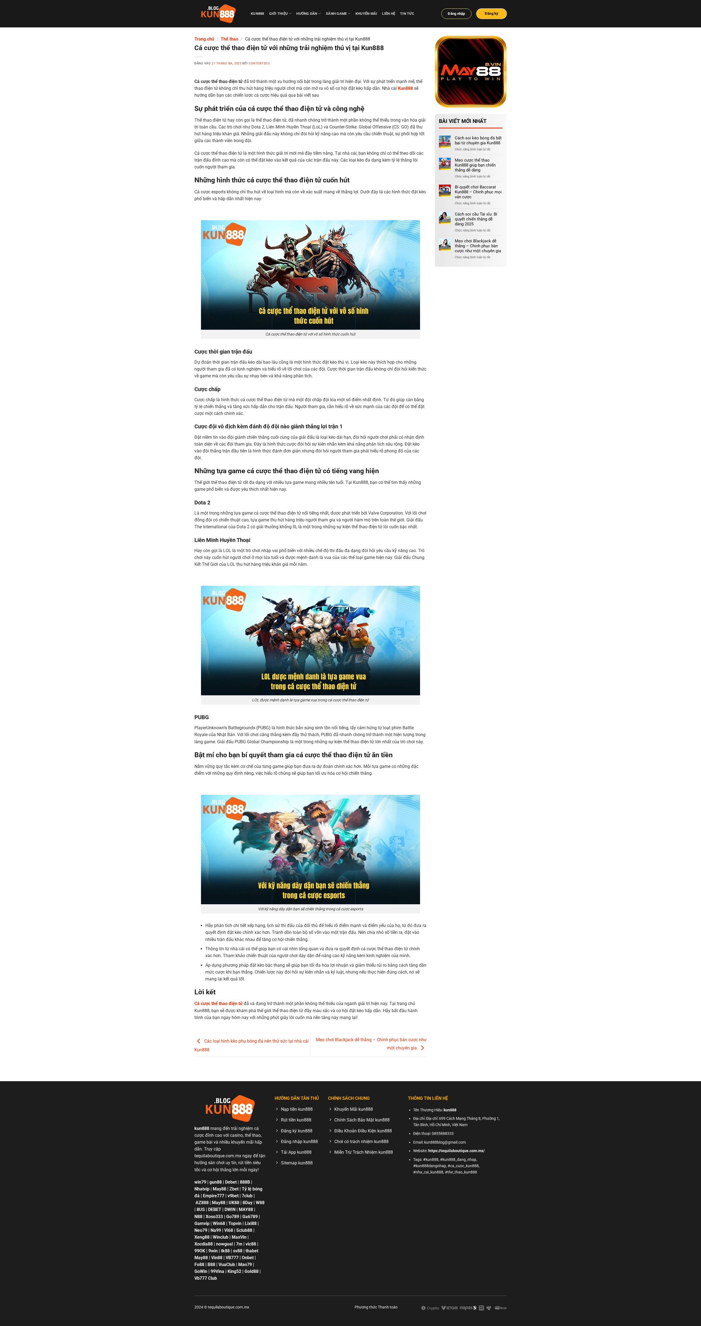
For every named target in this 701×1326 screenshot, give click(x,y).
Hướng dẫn (306, 14)
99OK (199, 1250)
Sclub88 (244, 1230)
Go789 (232, 1216)
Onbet (248, 1257)
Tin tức (407, 14)
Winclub (220, 1237)
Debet (231, 1182)
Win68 (219, 1223)
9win (213, 1250)
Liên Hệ (388, 14)
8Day (247, 1203)
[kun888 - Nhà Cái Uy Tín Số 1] (218, 13)
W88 (260, 1203)
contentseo (259, 63)
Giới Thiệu (278, 14)
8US (201, 1209)
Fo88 (199, 1264)
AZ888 (202, 1203)
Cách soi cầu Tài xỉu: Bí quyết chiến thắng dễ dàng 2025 (476, 219)
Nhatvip (201, 1189)
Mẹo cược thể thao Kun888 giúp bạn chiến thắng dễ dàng (475, 165)
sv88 (237, 1250)
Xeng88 (201, 1237)
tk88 (225, 1250)
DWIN (230, 1209)
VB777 (233, 1257)
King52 (234, 1271)
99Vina (217, 1271)
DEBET (214, 1209)
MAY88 (246, 1209)
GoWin (200, 1271)
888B (245, 1182)
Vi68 (228, 1230)
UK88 (234, 1203)
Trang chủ (204, 39)
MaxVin (239, 1237)
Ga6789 (250, 1216)
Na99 (216, 1230)
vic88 (251, 1244)
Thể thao (229, 39)
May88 (219, 1189)
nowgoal (224, 1244)
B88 (211, 1264)
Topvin (235, 1223)
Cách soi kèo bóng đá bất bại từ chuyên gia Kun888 (478, 140)
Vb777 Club (205, 1278)
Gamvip (201, 1223)
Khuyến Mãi (366, 14)
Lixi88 (251, 1223)
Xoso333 (214, 1216)
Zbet (234, 1189)
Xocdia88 (203, 1244)
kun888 (257, 14)
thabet (252, 1250)
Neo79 (200, 1230)
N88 (198, 1216)
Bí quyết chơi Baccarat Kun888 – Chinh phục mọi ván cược (478, 192)
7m (239, 1244)
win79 (200, 1182)
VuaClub (227, 1264)
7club (247, 1196)
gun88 (215, 1182)
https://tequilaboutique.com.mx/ (456, 1151)
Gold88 (251, 1271)
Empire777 (213, 1196)
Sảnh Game (336, 14)
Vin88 (216, 1257)
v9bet (233, 1196)
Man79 (245, 1264)
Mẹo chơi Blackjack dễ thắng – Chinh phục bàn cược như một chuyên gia (478, 246)
